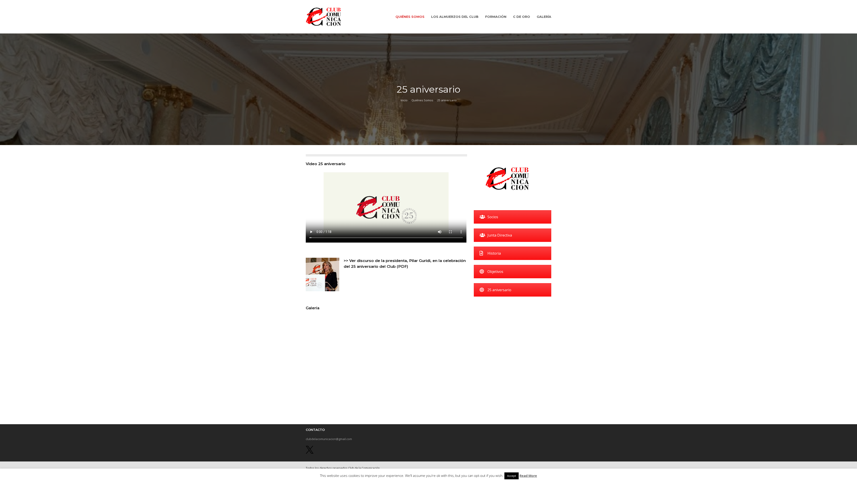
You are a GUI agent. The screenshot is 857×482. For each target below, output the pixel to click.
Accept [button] (511, 476)
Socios (492, 216)
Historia (494, 253)
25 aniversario (499, 289)
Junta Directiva (499, 235)
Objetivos (495, 271)
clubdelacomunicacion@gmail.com (329, 439)
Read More (528, 475)
